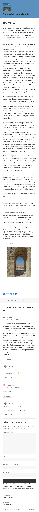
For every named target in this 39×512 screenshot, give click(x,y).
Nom (5, 457)
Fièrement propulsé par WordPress (24, 509)
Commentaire (8, 432)
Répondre (7, 359)
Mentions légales (8, 509)
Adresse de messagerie (11, 464)
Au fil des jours (27, 301)
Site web (6, 472)
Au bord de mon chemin (16, 13)
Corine (18, 301)
